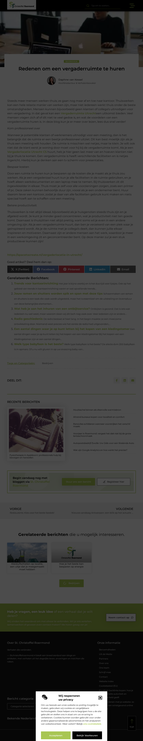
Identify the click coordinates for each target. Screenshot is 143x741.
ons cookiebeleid (92, 724)
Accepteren (55, 735)
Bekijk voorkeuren (87, 735)
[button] (100, 698)
